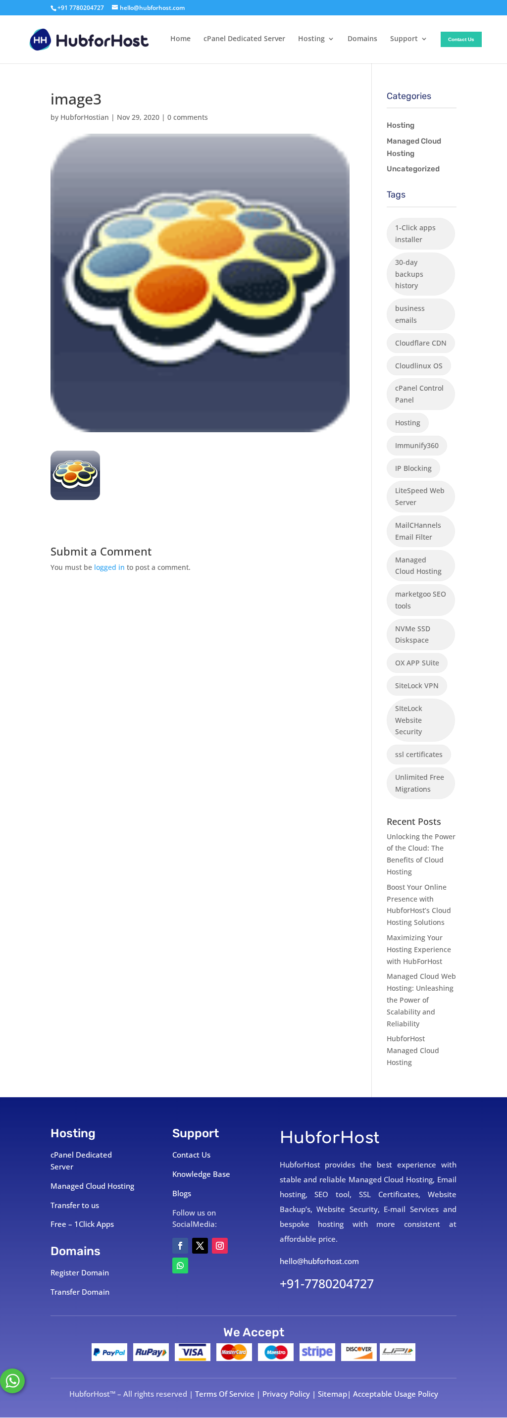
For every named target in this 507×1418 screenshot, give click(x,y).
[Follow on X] (200, 1246)
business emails (410, 314)
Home (180, 39)
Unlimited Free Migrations (419, 783)
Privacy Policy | (290, 1394)
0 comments (187, 117)
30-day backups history (409, 274)
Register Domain (80, 1272)
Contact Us (461, 39)
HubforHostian (84, 117)
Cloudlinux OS (419, 365)
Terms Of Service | (228, 1394)
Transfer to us (75, 1205)
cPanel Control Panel (419, 394)
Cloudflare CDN (421, 343)
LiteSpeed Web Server (420, 496)
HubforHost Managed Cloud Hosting (413, 1050)
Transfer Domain (80, 1292)
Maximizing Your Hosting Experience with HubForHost (419, 949)
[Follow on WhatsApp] (180, 1265)
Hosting (311, 39)
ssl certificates (419, 754)
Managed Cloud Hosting (414, 147)
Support (404, 39)
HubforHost (330, 1138)
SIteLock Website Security (408, 720)
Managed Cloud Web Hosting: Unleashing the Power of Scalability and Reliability (421, 999)
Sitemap (332, 1394)
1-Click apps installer (415, 233)
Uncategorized (413, 168)
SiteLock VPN (417, 685)
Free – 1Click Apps (82, 1224)
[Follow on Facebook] (180, 1246)
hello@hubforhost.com (319, 1261)
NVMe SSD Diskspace (412, 634)
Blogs (181, 1193)
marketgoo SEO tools (420, 599)
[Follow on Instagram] (220, 1246)
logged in (109, 567)
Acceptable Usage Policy (395, 1394)
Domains (362, 39)
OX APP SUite (417, 662)
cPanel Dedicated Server (244, 39)
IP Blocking (413, 468)
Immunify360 (417, 445)
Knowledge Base (201, 1174)
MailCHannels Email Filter (418, 531)
